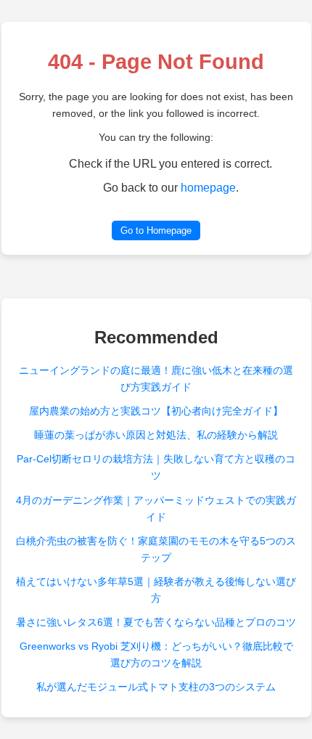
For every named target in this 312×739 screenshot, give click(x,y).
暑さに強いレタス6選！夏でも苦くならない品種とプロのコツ (156, 622)
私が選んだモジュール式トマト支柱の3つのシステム (156, 687)
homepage (208, 187)
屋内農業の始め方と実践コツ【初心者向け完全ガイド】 (156, 411)
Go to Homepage (156, 230)
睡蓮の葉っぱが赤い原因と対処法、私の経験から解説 (156, 435)
